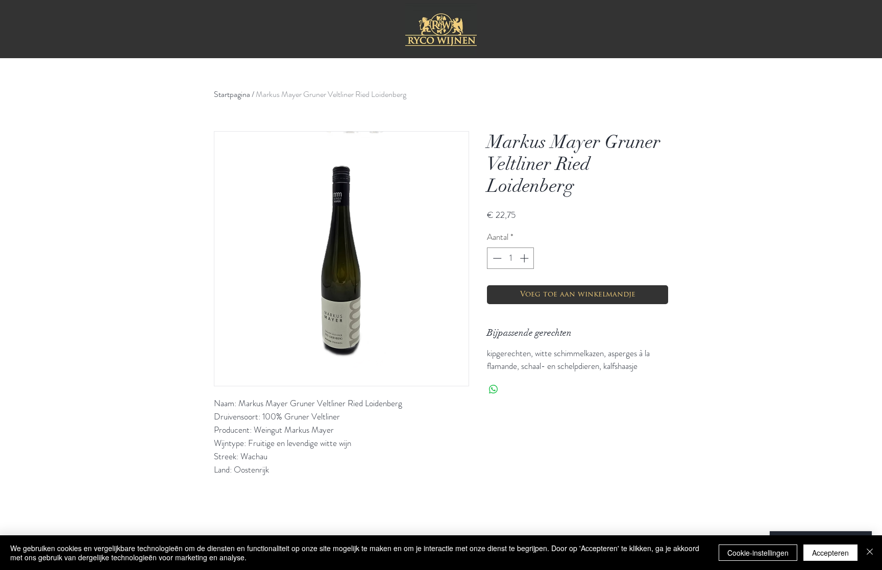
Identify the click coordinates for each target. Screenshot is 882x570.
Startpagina (232, 94)
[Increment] (525, 258)
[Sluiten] (870, 552)
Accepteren (830, 553)
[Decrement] (496, 258)
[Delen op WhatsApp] (493, 389)
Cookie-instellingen (758, 553)
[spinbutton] (511, 258)
